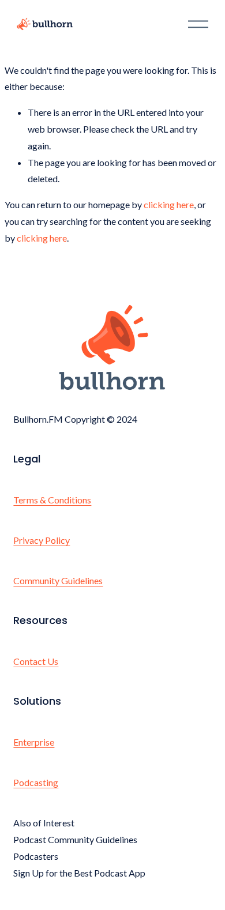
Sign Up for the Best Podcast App (79, 872)
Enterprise (33, 741)
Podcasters (35, 856)
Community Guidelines (58, 580)
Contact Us (35, 661)
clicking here (169, 204)
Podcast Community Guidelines (75, 839)
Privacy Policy (41, 540)
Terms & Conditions (52, 499)
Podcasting (35, 782)
